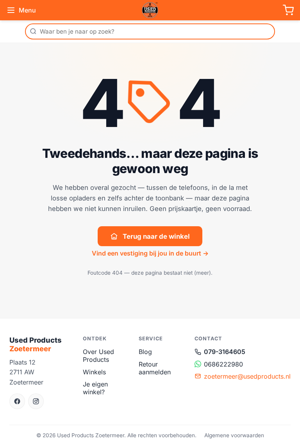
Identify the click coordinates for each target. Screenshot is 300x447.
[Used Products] (150, 10)
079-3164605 (224, 352)
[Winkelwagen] (288, 10)
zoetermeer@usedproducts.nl (247, 376)
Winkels (94, 372)
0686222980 (223, 364)
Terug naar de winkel (156, 236)
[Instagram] (36, 401)
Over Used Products (98, 355)
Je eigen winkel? (95, 388)
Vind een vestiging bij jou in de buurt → (150, 253)
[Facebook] (17, 401)
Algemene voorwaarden (234, 435)
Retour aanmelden (155, 368)
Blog (145, 352)
